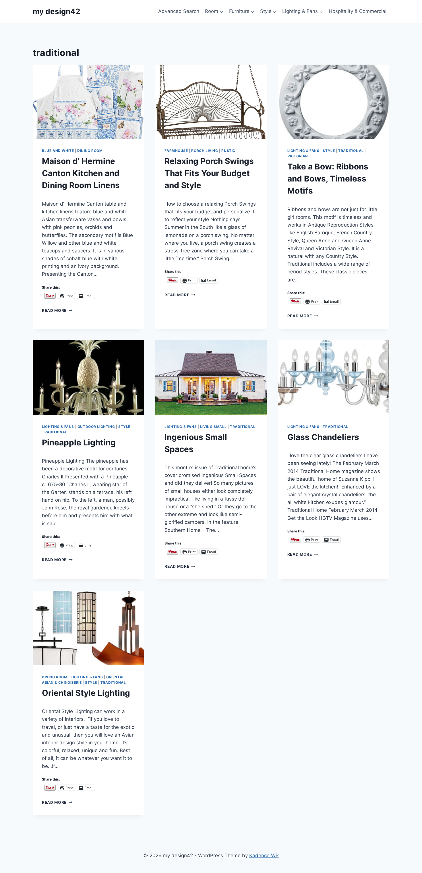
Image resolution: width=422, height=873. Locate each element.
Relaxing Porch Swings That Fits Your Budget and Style (209, 173)
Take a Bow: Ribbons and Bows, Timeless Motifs (327, 179)
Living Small (213, 426)
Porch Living (204, 150)
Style (329, 150)
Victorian (297, 156)
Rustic (228, 150)
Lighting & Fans (303, 150)
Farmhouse (176, 150)
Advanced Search (178, 11)
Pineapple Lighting (79, 442)
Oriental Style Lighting (86, 693)
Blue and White (58, 150)
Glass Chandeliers (323, 437)
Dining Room (90, 150)
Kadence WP (264, 855)
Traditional (351, 150)
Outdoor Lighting (96, 426)
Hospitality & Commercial (357, 11)
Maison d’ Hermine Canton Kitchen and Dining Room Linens (81, 173)
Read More (57, 310)
